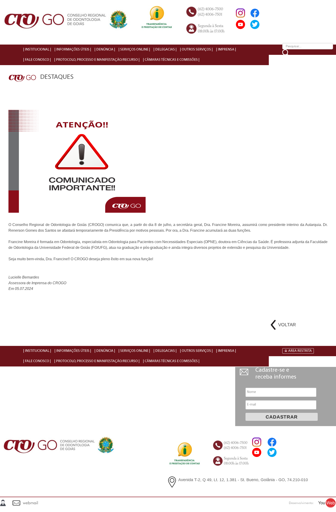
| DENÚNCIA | (104, 49)
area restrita (300, 351)
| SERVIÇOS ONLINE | (134, 49)
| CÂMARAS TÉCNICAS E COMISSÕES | (171, 60)
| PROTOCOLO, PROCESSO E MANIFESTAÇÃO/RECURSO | (97, 60)
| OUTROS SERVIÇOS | (196, 49)
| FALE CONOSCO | (37, 60)
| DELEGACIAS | (165, 49)
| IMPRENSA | (226, 49)
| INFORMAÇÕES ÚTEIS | (72, 49)
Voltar (287, 324)
